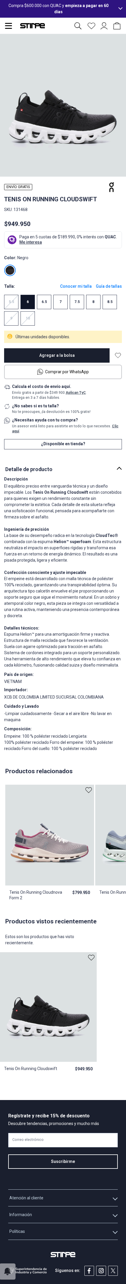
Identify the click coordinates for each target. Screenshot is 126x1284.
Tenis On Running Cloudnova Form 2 (35, 895)
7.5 (77, 302)
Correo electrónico (28, 1140)
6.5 (44, 302)
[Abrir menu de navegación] (8, 26)
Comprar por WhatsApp (67, 371)
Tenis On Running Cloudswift (30, 1068)
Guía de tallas (109, 286)
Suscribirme (63, 1161)
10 (28, 318)
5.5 (11, 302)
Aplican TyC (76, 393)
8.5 (110, 302)
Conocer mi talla (76, 286)
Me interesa (30, 242)
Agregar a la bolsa (57, 355)
